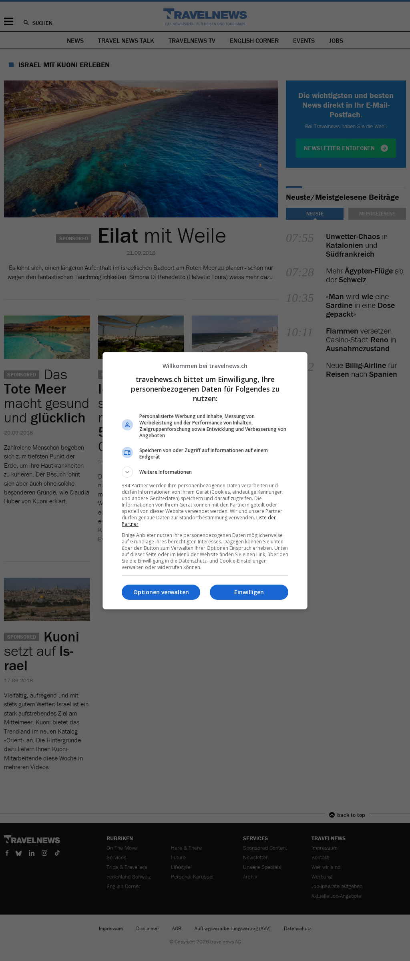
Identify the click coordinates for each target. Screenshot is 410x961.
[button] (205, 472)
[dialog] (205, 480)
